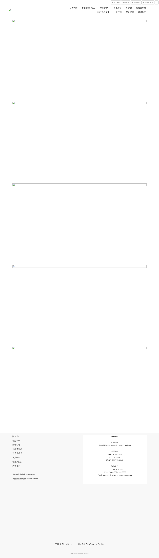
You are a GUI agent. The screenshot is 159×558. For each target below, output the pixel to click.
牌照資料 (16, 465)
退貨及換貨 (17, 453)
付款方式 (118, 12)
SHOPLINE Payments (83, 553)
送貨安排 (16, 444)
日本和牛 (74, 7)
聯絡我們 (142, 12)
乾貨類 (129, 7)
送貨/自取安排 (103, 12)
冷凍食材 (118, 7)
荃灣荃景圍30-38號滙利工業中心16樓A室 (115, 445)
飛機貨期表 (141, 7)
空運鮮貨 (104, 7)
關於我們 (130, 12)
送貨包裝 (16, 457)
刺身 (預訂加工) (89, 7)
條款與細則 (17, 461)
